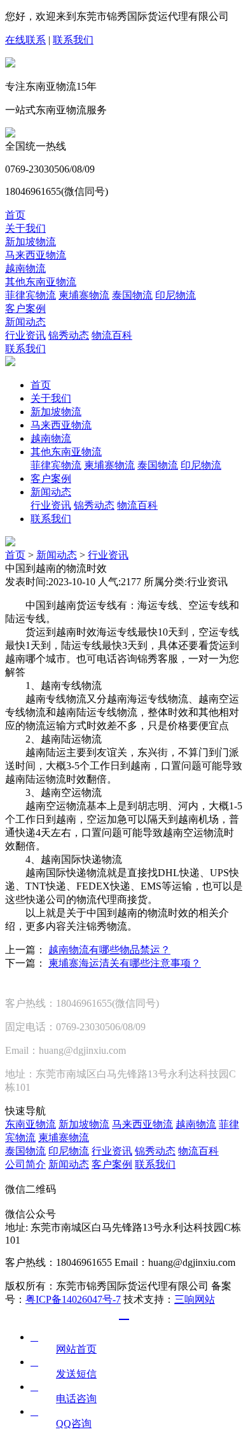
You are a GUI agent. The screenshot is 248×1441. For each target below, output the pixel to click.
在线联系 (25, 39)
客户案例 (25, 308)
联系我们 (73, 39)
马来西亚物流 (35, 255)
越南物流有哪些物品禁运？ (109, 949)
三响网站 (194, 1299)
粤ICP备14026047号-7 (73, 1299)
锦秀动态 (68, 335)
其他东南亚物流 (40, 281)
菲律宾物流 (30, 295)
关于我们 (25, 228)
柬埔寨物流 (84, 295)
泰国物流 (132, 295)
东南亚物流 (30, 1124)
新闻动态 (25, 321)
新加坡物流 (30, 241)
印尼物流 (175, 295)
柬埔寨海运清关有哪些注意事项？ (124, 963)
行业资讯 (25, 335)
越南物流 (25, 268)
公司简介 (25, 1164)
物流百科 (112, 335)
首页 (15, 214)
